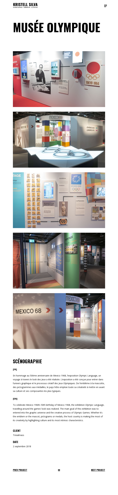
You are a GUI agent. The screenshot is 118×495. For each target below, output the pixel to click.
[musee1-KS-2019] (59, 261)
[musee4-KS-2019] (59, 200)
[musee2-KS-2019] (59, 79)
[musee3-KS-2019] (59, 139)
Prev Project (20, 470)
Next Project (98, 470)
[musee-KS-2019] (59, 321)
